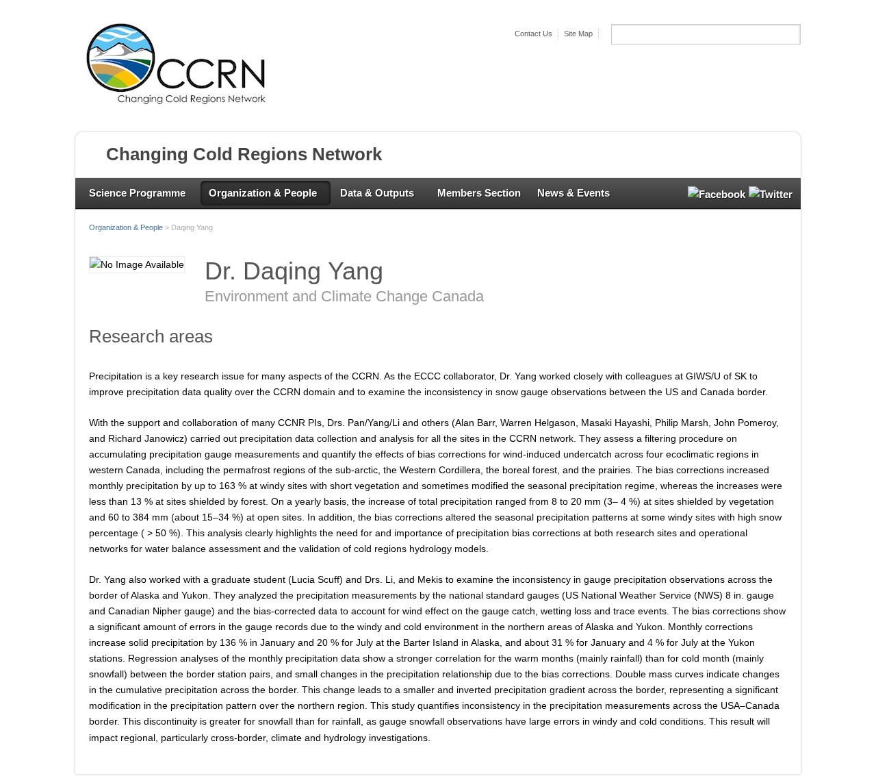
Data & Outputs (377, 193)
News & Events (573, 193)
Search (789, 34)
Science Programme (137, 193)
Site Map (578, 33)
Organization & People (263, 193)
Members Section (479, 193)
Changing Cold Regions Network (244, 154)
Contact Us (533, 33)
